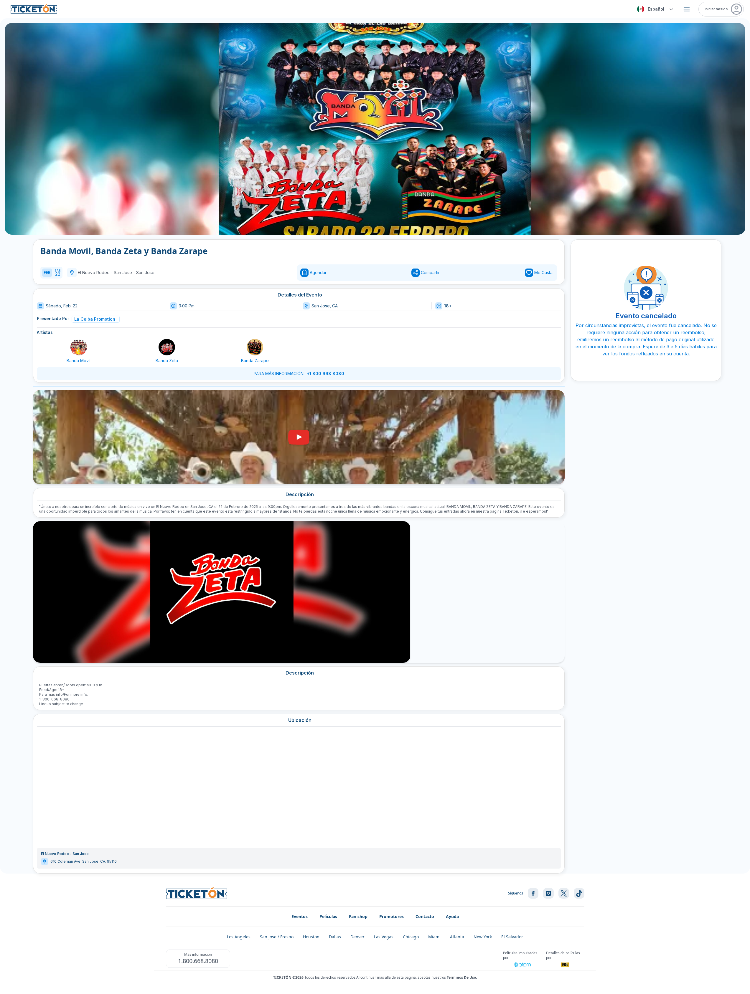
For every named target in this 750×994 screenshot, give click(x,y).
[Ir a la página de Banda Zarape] (255, 347)
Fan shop (358, 916)
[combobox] (654, 9)
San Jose (145, 272)
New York (483, 937)
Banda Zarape (255, 360)
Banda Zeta (167, 360)
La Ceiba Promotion (94, 319)
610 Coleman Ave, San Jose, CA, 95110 (83, 861)
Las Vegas (383, 937)
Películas (328, 916)
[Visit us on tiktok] (579, 893)
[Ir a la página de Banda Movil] (78, 347)
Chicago (411, 937)
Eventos (299, 916)
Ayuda (452, 916)
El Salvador (512, 937)
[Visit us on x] (563, 893)
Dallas (335, 937)
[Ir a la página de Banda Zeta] (167, 347)
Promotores (391, 916)
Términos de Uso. (462, 977)
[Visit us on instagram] (548, 893)
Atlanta (457, 937)
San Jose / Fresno (277, 937)
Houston (311, 937)
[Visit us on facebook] (533, 893)
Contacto (425, 916)
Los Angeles (238, 937)
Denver (357, 937)
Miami (434, 937)
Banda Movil (78, 360)
